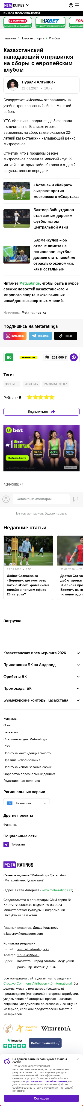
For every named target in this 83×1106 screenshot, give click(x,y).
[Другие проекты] (17, 5)
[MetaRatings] (18, 864)
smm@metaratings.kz (33, 949)
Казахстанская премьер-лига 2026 (34, 653)
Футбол (11, 384)
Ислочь (31, 384)
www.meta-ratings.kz (57, 890)
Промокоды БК (17, 688)
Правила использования (21, 760)
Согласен (41, 1098)
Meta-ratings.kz (34, 312)
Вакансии (10, 732)
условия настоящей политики (46, 1081)
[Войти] (71, 5)
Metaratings (29, 283)
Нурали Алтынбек (38, 82)
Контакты (10, 718)
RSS (6, 746)
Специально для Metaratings (25, 739)
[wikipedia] (55, 1029)
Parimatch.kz (55, 384)
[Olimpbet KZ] (18, 20)
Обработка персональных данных (29, 774)
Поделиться (38, 411)
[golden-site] (26, 1029)
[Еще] (77, 5)
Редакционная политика (21, 780)
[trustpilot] (14, 1043)
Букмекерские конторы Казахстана (35, 700)
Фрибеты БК (15, 677)
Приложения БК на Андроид (29, 665)
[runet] (8, 1029)
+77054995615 (28, 955)
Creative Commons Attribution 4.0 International (37, 983)
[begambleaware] (45, 1043)
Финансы (10, 824)
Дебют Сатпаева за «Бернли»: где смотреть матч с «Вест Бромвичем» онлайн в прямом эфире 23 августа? (28, 585)
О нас (7, 725)
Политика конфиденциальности (27, 753)
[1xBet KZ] (50, 20)
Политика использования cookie (27, 767)
